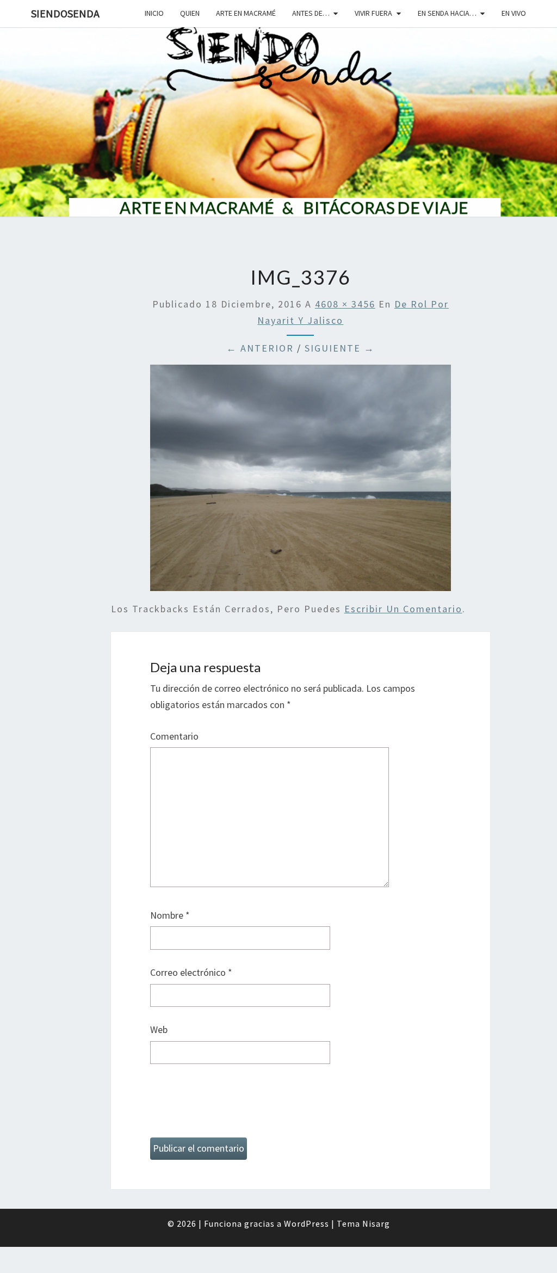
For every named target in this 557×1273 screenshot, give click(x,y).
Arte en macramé (246, 13)
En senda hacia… (447, 13)
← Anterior (260, 348)
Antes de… (311, 13)
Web (159, 1029)
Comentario (174, 736)
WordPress (306, 1223)
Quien (190, 13)
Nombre (170, 915)
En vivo (514, 13)
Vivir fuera (373, 13)
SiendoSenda (65, 13)
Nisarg (376, 1223)
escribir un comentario (403, 608)
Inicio (154, 13)
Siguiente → (340, 348)
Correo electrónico (191, 972)
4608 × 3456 (345, 304)
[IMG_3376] (300, 481)
